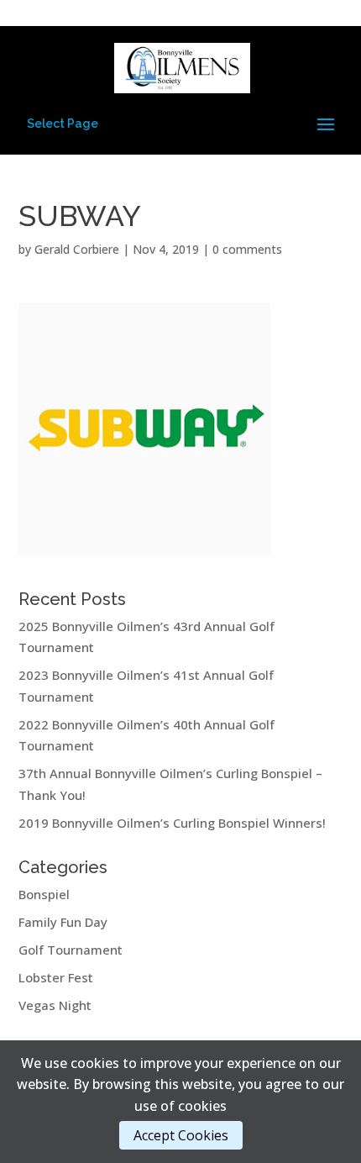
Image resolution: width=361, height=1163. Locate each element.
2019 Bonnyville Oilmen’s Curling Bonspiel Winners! (172, 822)
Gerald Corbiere (76, 249)
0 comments (247, 249)
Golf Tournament (70, 949)
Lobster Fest (55, 977)
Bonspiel (44, 894)
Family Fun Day (62, 921)
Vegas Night (55, 1005)
